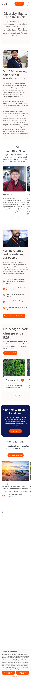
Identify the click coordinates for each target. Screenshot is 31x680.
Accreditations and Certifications (14, 316)
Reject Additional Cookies (22, 672)
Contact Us (19, 4)
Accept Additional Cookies (8, 672)
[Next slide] (17, 219)
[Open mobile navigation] (27, 4)
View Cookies (15, 676)
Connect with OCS (10, 353)
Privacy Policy (19, 665)
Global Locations (15, 431)
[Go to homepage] (5, 4)
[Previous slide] (13, 219)
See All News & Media (15, 455)
